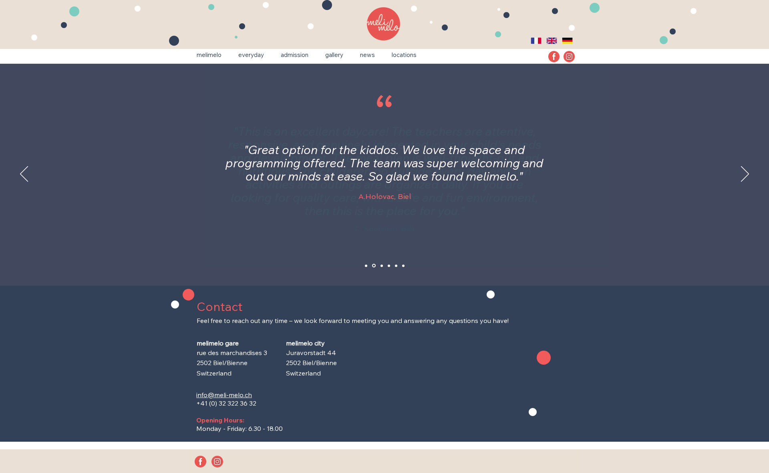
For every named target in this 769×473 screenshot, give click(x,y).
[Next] (745, 174)
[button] (209, 55)
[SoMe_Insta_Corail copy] (569, 56)
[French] (536, 41)
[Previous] (24, 174)
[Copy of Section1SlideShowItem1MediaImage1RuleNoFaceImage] (374, 266)
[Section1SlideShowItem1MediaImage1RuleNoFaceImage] (366, 265)
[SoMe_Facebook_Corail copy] (554, 56)
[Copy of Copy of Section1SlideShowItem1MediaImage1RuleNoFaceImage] (396, 265)
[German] (567, 41)
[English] (552, 41)
